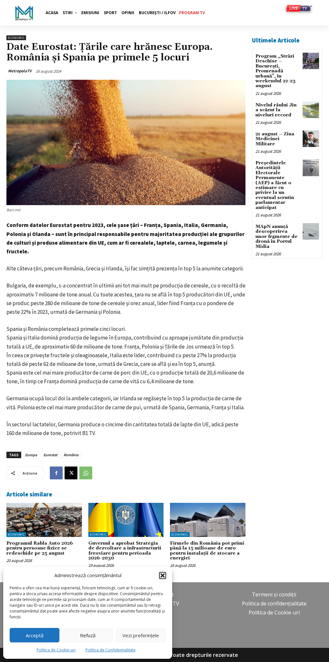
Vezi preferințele (140, 635)
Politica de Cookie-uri (56, 650)
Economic (16, 38)
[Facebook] (56, 473)
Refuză (87, 635)
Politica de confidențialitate (274, 603)
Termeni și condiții (274, 594)
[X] (71, 473)
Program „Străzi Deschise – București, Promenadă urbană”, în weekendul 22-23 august (275, 71)
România (71, 454)
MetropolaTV (19, 71)
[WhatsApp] (85, 473)
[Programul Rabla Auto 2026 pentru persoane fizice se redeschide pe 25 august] (44, 520)
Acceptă (34, 635)
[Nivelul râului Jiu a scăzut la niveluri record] (311, 110)
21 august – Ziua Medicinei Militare (274, 139)
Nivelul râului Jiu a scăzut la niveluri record (276, 110)
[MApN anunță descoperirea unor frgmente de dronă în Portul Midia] (311, 231)
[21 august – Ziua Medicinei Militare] (311, 139)
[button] (162, 575)
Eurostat (50, 454)
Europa (31, 454)
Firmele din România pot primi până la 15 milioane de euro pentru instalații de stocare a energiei (207, 550)
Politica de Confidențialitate (110, 650)
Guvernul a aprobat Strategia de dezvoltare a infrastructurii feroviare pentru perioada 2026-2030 (124, 550)
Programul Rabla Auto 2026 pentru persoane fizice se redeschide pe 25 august (39, 548)
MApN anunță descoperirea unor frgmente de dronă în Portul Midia (276, 236)
